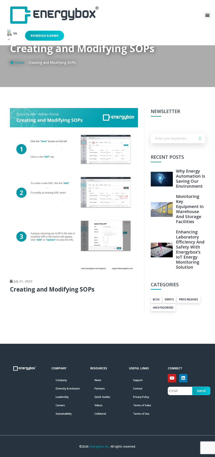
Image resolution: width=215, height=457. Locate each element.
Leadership (62, 397)
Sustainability (64, 413)
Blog (156, 299)
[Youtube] (172, 378)
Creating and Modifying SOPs (52, 289)
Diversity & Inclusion (68, 388)
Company (61, 380)
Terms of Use (141, 413)
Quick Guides (102, 397)
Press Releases (188, 299)
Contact (138, 388)
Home (19, 62)
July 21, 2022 (23, 281)
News (97, 380)
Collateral (100, 413)
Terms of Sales (142, 405)
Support (138, 380)
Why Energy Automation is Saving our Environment (190, 178)
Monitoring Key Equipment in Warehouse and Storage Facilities (190, 209)
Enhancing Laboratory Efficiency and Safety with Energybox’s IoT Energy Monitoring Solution (190, 249)
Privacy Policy (141, 397)
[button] (207, 15)
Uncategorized (163, 307)
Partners (99, 388)
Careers (60, 405)
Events (169, 299)
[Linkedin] (183, 378)
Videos (98, 405)
